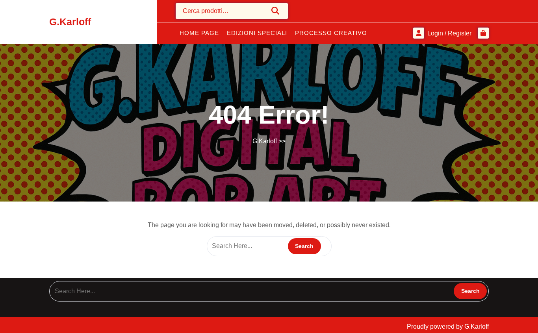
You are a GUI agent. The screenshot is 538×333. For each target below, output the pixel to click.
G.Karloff (70, 21)
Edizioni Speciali (257, 33)
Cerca (275, 11)
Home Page (199, 33)
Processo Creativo (331, 33)
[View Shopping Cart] (483, 33)
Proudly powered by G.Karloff (448, 326)
